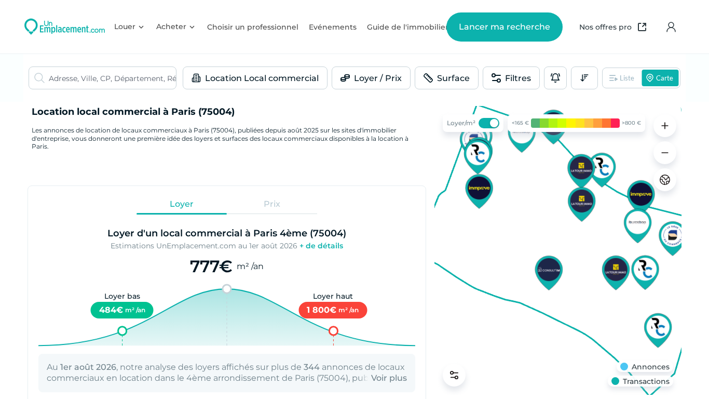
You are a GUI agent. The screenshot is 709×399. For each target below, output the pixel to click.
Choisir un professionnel (252, 27)
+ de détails (321, 245)
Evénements (333, 27)
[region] (557, 250)
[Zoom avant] (664, 125)
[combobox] (112, 78)
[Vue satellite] (664, 179)
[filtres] (454, 375)
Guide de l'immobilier (407, 27)
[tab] (182, 204)
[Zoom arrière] (664, 152)
